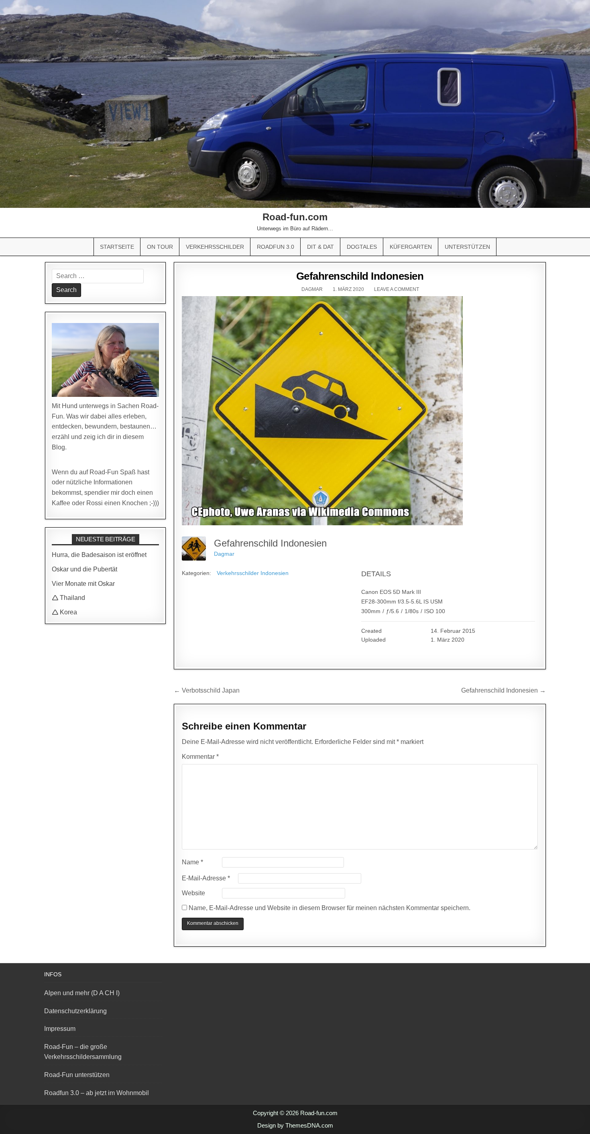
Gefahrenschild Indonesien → (503, 690)
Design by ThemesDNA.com (295, 1125)
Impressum (59, 1028)
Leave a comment (396, 289)
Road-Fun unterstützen (77, 1074)
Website (193, 893)
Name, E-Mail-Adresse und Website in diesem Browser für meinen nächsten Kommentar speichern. (329, 907)
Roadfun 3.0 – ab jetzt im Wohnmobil (96, 1092)
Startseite (117, 247)
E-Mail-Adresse (206, 878)
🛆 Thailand (68, 597)
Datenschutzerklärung (75, 1011)
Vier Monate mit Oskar (83, 583)
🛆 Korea (64, 612)
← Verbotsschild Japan (207, 690)
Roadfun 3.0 (275, 247)
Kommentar (200, 756)
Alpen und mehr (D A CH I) (82, 993)
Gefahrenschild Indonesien (360, 276)
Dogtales (362, 247)
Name (192, 862)
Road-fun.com (295, 216)
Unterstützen (467, 247)
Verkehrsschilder (215, 247)
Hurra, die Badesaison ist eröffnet (99, 554)
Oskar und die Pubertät (84, 569)
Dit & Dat (320, 247)
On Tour (160, 247)
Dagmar (312, 289)
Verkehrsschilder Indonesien (253, 573)
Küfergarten (411, 247)
